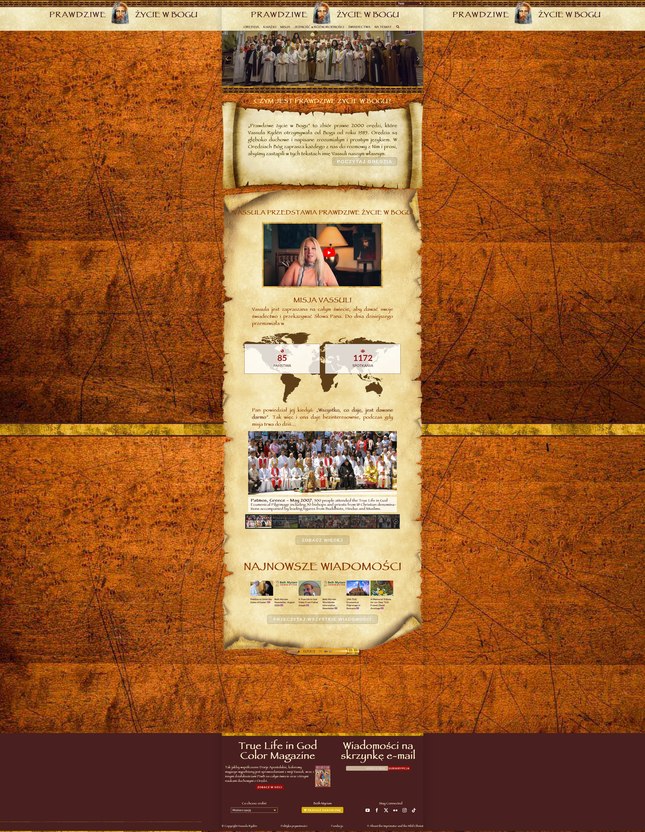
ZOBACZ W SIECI (269, 787)
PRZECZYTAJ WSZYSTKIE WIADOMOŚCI (322, 619)
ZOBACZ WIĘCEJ (322, 540)
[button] (227, 58)
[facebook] (377, 810)
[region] (322, 59)
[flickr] (395, 810)
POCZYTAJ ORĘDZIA (364, 161)
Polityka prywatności (294, 826)
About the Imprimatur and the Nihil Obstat (396, 826)
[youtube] (368, 810)
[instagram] (404, 810)
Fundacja (337, 826)
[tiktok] (414, 810)
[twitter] (386, 810)
